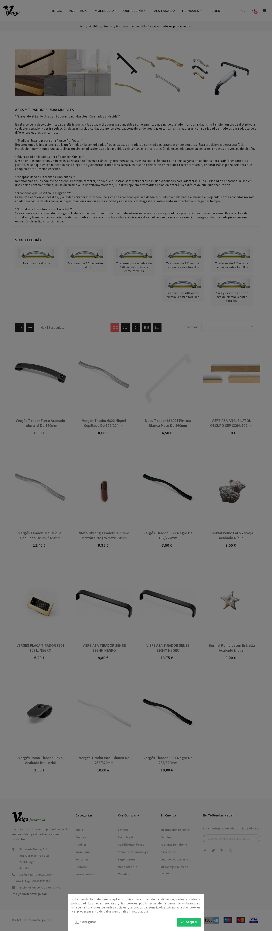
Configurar (85, 922)
